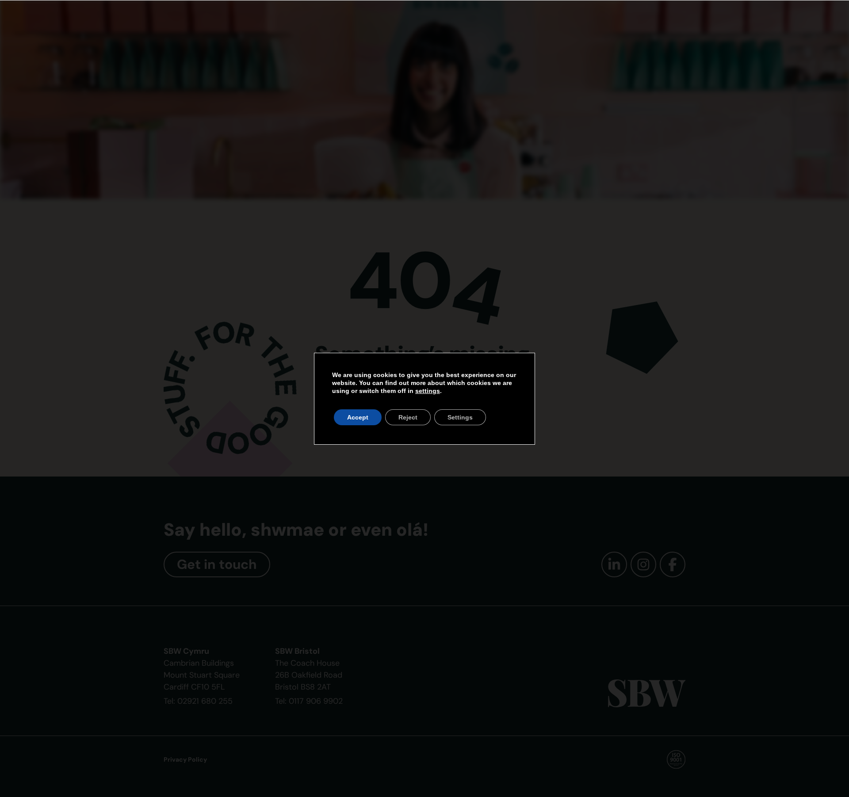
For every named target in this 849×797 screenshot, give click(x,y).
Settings (460, 417)
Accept (357, 417)
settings (427, 390)
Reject (407, 417)
